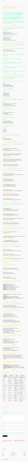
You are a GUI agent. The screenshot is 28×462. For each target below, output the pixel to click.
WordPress (7, 459)
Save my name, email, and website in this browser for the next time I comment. (14, 434)
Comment (4, 414)
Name (4, 422)
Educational (4, 1)
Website (4, 429)
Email (4, 426)
